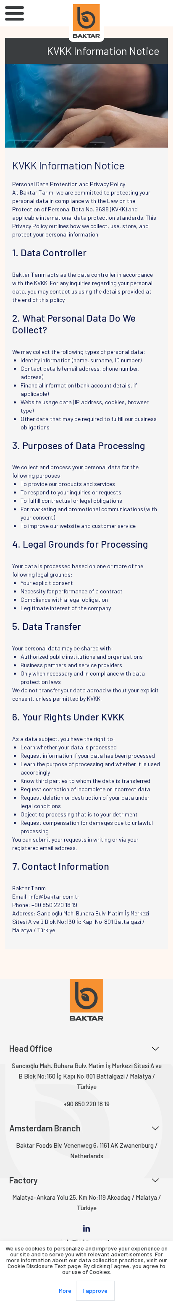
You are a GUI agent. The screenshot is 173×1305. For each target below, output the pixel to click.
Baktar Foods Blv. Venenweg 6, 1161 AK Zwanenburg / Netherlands (86, 1150)
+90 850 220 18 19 (86, 1103)
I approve (95, 1290)
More (65, 1290)
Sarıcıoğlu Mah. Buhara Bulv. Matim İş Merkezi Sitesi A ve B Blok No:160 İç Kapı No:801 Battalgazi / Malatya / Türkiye (87, 1076)
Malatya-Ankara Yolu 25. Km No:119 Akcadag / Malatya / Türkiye (86, 1202)
